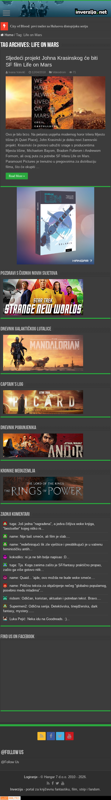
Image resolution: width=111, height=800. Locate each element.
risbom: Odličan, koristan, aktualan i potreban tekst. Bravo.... (55, 598)
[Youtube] (69, 736)
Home (8, 35)
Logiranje (30, 777)
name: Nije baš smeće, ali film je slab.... (40, 536)
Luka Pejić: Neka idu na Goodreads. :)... (40, 619)
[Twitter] (60, 736)
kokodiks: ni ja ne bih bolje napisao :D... (39, 557)
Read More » (17, 176)
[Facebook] (51, 736)
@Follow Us (12, 753)
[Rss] (41, 736)
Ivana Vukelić (17, 72)
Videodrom (59, 72)
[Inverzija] (55, 9)
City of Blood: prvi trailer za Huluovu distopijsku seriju (49, 26)
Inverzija (16, 789)
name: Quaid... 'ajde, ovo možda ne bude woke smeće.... (52, 578)
